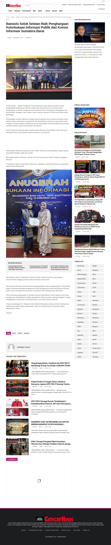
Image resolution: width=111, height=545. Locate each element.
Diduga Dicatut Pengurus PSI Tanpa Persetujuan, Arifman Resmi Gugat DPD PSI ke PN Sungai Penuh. (90, 177)
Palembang (80, 317)
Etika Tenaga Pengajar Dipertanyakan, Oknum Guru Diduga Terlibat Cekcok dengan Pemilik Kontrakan (51, 442)
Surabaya (80, 352)
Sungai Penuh (81, 170)
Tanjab (79, 357)
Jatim (94, 292)
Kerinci (79, 300)
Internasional (26, 11)
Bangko (95, 266)
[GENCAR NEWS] (14, 6)
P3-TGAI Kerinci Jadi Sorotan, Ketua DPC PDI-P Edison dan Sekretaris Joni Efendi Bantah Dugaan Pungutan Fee (89, 202)
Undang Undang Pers (89, 4)
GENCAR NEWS (61, 536)
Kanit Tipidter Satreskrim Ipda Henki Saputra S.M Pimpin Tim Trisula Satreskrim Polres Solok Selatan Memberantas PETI (60, 267)
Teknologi (95, 357)
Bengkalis (95, 270)
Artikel (40, 426)
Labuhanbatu (81, 305)
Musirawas (96, 309)
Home (10, 11)
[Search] (53, 5)
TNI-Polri (95, 352)
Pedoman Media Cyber (74, 4)
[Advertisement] (39, 49)
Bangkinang (80, 266)
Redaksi (64, 4)
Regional (95, 326)
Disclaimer (102, 9)
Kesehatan (96, 300)
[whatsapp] (14, 337)
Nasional (17, 11)
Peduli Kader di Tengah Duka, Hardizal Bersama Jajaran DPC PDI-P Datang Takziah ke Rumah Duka (51, 383)
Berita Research (81, 274)
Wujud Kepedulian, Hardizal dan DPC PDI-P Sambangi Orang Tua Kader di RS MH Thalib (50, 364)
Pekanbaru (96, 317)
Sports (94, 339)
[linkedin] (21, 337)
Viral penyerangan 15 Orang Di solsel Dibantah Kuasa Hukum (39, 266)
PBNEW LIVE (86, 530)
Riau (34, 11)
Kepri (60, 11)
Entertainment (81, 283)
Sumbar (13, 17)
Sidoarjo (95, 335)
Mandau (95, 305)
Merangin (80, 309)
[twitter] (11, 337)
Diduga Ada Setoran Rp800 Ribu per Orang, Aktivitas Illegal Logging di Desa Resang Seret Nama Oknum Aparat (90, 251)
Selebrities (80, 335)
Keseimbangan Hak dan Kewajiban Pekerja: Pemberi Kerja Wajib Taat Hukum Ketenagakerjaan (16, 267)
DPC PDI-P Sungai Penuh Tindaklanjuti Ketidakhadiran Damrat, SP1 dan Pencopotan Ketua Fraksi (51, 402)
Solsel (20, 333)
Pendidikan (80, 322)
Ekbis (94, 279)
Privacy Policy (101, 4)
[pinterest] (18, 337)
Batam (79, 270)
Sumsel (54, 11)
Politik (79, 326)
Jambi (40, 11)
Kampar (79, 296)
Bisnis (94, 274)
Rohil (94, 331)
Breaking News (81, 279)
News (14, 333)
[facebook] (7, 337)
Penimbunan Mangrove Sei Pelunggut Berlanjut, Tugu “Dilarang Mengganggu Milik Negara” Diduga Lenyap (88, 152)
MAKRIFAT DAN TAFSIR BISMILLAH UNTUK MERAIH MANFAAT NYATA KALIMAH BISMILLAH (50, 423)
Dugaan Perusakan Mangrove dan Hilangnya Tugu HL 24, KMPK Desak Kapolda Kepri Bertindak (87, 227)
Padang (95, 313)
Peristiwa (95, 322)
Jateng (79, 292)
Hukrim (95, 283)
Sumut (48, 11)
